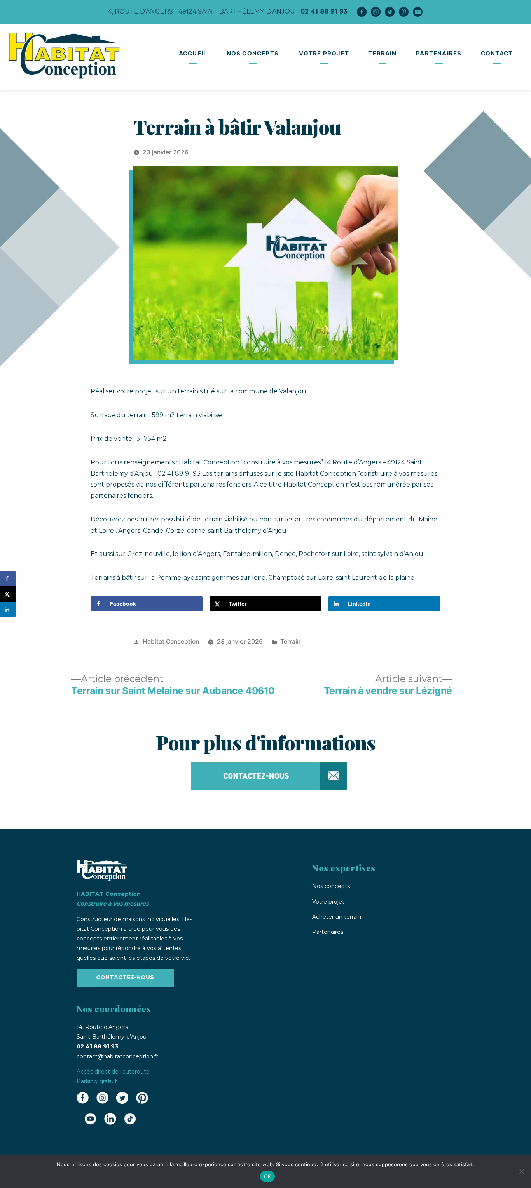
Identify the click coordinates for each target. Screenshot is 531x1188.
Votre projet (324, 53)
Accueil (193, 53)
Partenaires (438, 53)
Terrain (382, 53)
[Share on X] (8, 594)
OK (267, 1176)
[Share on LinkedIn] (8, 609)
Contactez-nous (125, 977)
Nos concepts (253, 53)
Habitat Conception (171, 641)
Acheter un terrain (336, 916)
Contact (497, 53)
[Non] (521, 1171)
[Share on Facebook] (8, 578)
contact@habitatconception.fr (117, 1056)
